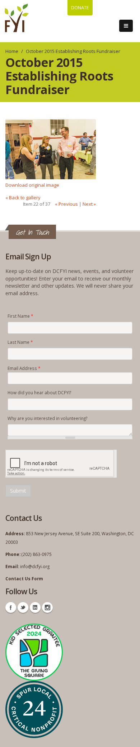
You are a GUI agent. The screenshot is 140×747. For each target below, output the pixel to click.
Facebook (10, 607)
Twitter (23, 607)
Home (11, 51)
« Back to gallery (23, 197)
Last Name (20, 342)
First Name (20, 316)
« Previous (66, 204)
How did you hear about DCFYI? (39, 392)
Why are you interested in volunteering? (47, 418)
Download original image (32, 185)
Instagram (47, 607)
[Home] (17, 18)
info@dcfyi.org (35, 566)
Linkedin (35, 607)
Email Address (24, 368)
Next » (89, 204)
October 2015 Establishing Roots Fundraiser (73, 51)
